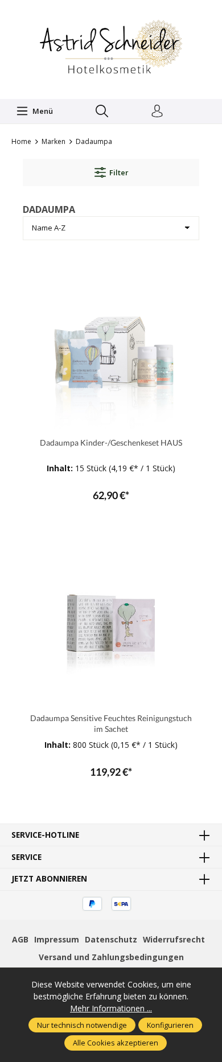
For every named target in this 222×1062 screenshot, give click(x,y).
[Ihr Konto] (157, 111)
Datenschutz (111, 939)
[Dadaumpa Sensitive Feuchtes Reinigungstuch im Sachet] (111, 618)
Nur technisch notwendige (82, 1025)
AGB (20, 939)
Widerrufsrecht (174, 939)
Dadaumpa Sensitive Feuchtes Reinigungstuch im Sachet (111, 723)
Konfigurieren (170, 1025)
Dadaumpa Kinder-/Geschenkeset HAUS (111, 442)
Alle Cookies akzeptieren (115, 1043)
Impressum (56, 939)
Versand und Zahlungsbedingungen (111, 957)
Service (26, 857)
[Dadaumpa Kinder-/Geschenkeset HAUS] (111, 343)
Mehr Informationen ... (111, 1008)
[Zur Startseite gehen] (111, 48)
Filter (118, 172)
